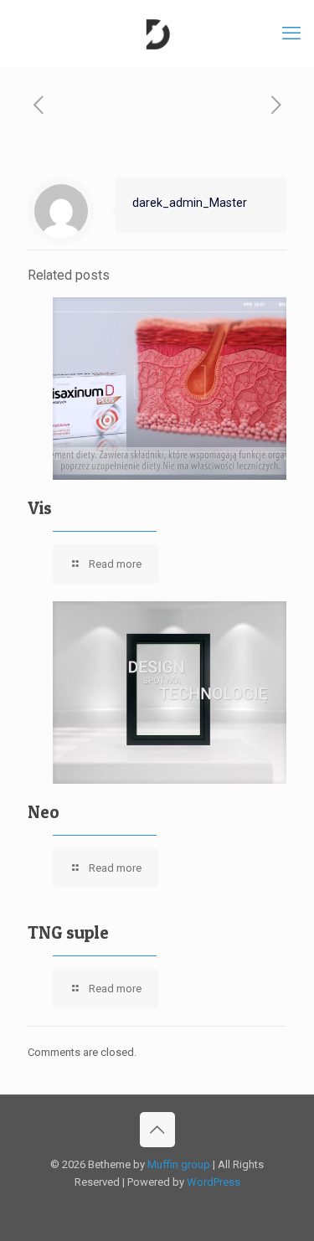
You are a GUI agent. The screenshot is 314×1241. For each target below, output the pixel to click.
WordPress (213, 1182)
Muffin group (178, 1164)
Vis (40, 507)
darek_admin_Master (189, 202)
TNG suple (68, 932)
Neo (43, 811)
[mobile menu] (291, 33)
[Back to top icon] (157, 1129)
